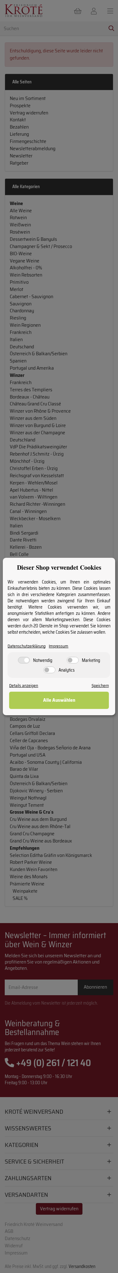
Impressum (58, 646)
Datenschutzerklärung (27, 646)
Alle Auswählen (59, 700)
